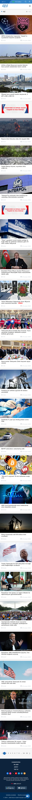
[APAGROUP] (16, 783)
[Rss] (24, 773)
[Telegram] (19, 773)
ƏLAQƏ (16, 764)
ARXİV (16, 767)
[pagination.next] (29, 753)
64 (24, 753)
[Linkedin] (22, 773)
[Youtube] (16, 773)
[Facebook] (7, 773)
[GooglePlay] (10, 788)
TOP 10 (16, 769)
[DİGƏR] (29, 6)
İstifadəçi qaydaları (11, 795)
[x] (13, 773)
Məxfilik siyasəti (22, 795)
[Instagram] (10, 773)
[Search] (25, 2)
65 (27, 753)
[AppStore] (22, 788)
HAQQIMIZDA (16, 762)
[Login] (29, 2)
